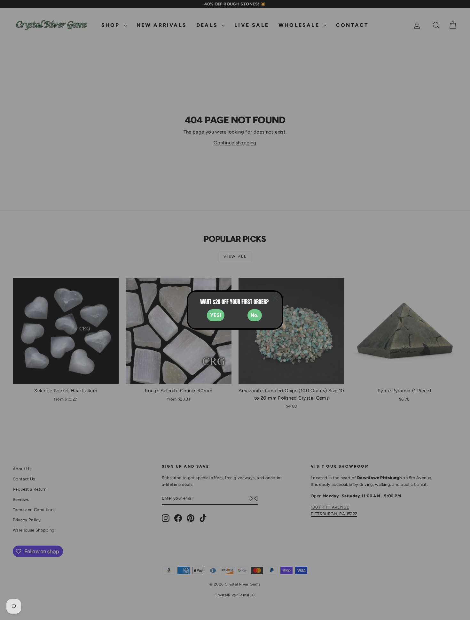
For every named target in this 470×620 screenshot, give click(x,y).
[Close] (275, 298)
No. (255, 315)
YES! (215, 315)
